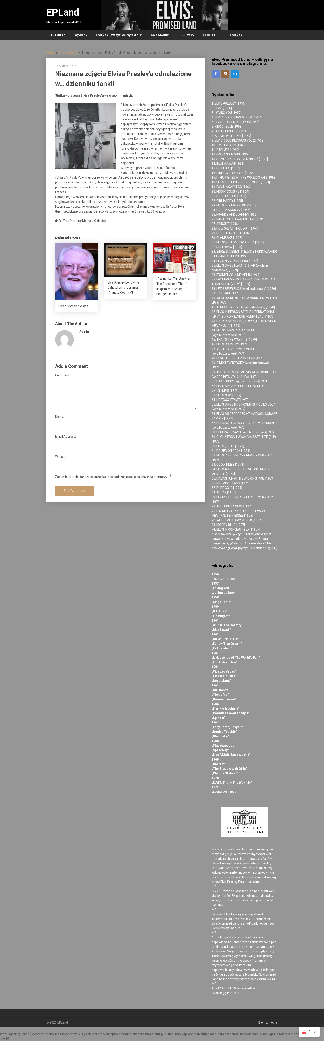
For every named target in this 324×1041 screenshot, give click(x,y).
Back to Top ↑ (268, 1022)
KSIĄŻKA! (236, 35)
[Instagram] (225, 74)
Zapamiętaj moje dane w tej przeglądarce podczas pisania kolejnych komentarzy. (111, 476)
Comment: (62, 375)
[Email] (235, 74)
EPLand (62, 12)
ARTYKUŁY (58, 35)
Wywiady (80, 35)
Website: (61, 456)
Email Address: (65, 436)
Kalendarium (160, 35)
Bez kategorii (68, 52)
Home (50, 52)
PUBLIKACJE (212, 35)
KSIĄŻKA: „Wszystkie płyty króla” (119, 35)
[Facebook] (216, 74)
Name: (59, 416)
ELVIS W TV (186, 35)
